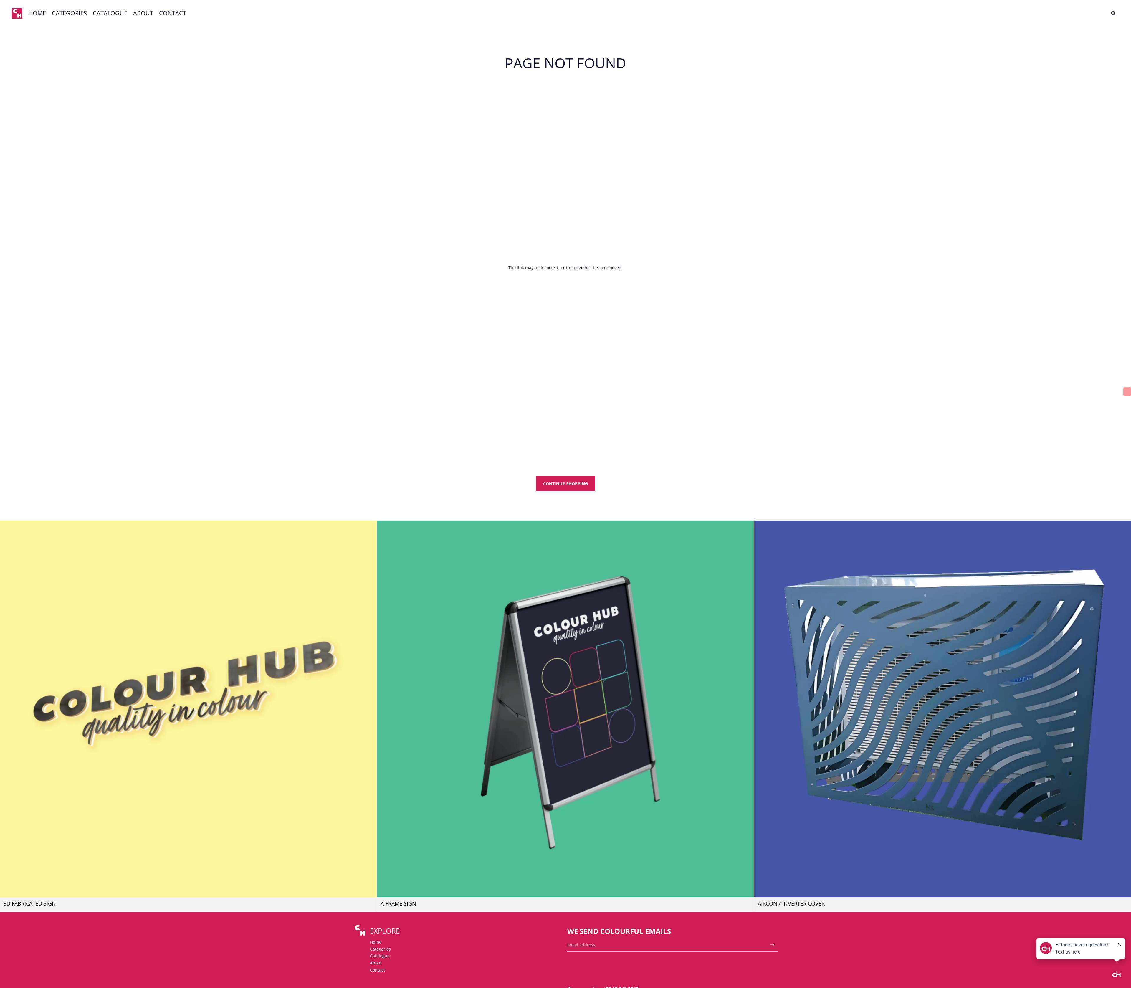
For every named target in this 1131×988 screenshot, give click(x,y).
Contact (377, 970)
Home (375, 942)
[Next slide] (368, 709)
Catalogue (380, 956)
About (376, 963)
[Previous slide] (9, 709)
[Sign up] (772, 945)
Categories (380, 949)
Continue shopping (565, 483)
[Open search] (1113, 13)
